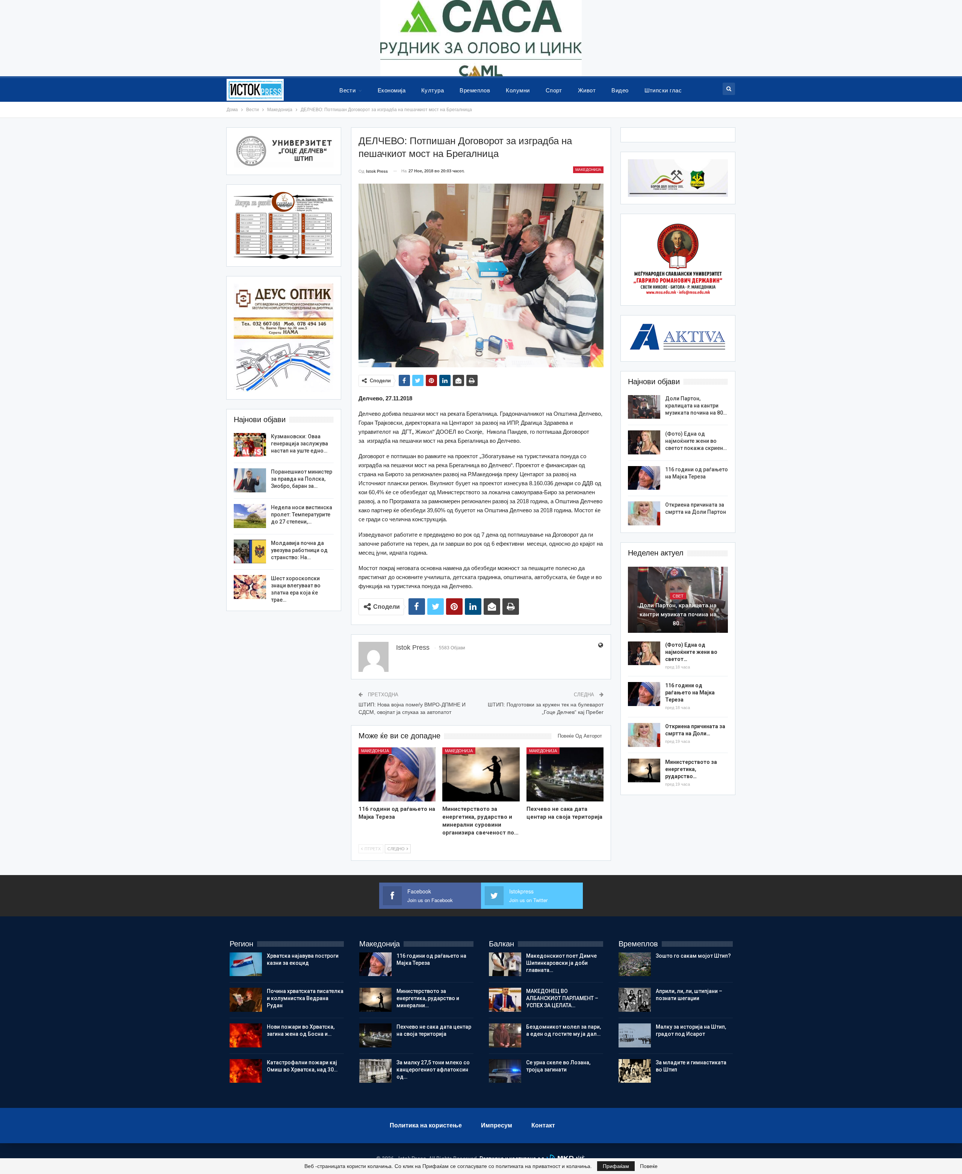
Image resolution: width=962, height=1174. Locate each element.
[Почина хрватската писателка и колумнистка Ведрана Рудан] (246, 1000)
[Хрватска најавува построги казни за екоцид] (246, 964)
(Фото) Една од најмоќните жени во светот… (691, 652)
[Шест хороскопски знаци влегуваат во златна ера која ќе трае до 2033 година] (250, 587)
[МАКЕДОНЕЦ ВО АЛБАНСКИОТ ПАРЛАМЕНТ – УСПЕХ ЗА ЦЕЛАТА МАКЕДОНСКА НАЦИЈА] (505, 1000)
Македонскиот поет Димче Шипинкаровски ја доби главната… (561, 963)
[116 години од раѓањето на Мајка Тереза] (397, 774)
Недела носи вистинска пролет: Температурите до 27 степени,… (301, 514)
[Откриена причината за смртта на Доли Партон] (644, 513)
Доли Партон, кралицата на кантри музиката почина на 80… (696, 405)
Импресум (496, 1125)
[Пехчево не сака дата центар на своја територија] (565, 774)
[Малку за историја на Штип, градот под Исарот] (635, 1035)
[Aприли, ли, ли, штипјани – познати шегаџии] (635, 1000)
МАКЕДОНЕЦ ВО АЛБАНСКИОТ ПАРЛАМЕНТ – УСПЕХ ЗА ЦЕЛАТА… (562, 998)
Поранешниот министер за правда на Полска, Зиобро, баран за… (301, 479)
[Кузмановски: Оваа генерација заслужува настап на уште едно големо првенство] (250, 445)
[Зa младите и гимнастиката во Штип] (635, 1071)
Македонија (588, 169)
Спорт (554, 90)
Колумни (517, 90)
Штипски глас (663, 90)
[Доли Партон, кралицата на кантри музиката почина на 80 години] (644, 407)
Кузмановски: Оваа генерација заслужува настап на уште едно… (299, 443)
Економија (391, 90)
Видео (619, 90)
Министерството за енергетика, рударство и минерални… (427, 998)
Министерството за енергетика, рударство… (691, 769)
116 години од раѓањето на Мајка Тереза (690, 692)
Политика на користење (426, 1125)
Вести (347, 90)
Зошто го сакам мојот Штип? (693, 956)
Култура (432, 90)
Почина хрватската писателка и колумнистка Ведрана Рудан (305, 998)
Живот (587, 90)
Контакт (543, 1125)
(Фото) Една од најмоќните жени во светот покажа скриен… (696, 441)
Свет (678, 596)
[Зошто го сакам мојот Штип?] (635, 964)
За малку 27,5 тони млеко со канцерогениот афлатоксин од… (433, 1069)
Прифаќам (616, 1166)
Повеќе (649, 1166)
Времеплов (475, 90)
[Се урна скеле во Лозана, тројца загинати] (505, 1071)
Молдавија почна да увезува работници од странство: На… (299, 550)
